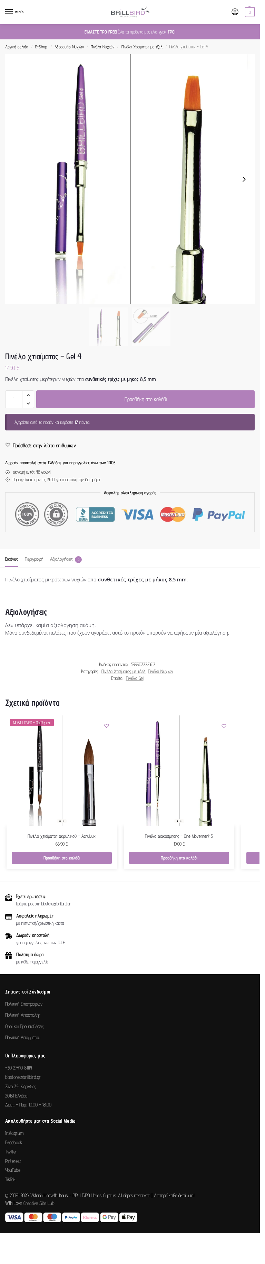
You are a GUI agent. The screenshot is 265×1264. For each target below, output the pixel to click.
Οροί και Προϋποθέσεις (24, 1026)
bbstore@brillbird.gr (23, 1077)
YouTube (12, 1170)
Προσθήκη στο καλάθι (146, 399)
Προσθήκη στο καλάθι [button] (61, 858)
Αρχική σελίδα (16, 46)
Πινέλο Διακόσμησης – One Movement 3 (179, 836)
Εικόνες (11, 559)
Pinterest (13, 1161)
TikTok (10, 1179)
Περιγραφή (34, 559)
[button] (249, 12)
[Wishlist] (106, 726)
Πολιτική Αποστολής (22, 1015)
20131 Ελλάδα (16, 1096)
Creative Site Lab (39, 1203)
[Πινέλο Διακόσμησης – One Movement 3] (179, 770)
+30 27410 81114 (18, 1068)
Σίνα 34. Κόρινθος (20, 1086)
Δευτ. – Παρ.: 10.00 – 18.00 (28, 1105)
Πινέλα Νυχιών (102, 46)
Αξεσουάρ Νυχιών (69, 46)
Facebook (13, 1142)
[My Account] (235, 12)
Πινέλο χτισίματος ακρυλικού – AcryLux (62, 836)
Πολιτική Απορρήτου (22, 1037)
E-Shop (41, 46)
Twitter (11, 1151)
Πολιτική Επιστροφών (23, 1004)
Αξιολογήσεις (64, 559)
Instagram (14, 1133)
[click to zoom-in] (130, 179)
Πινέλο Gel (135, 678)
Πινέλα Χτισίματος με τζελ (142, 46)
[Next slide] (244, 179)
